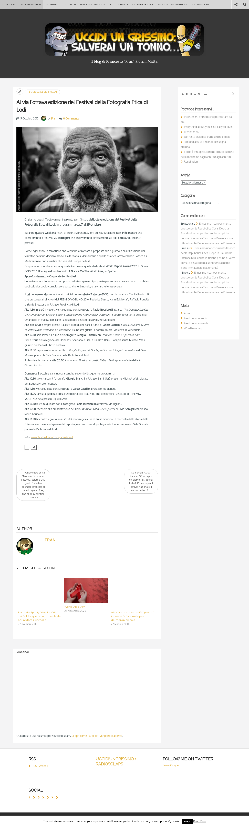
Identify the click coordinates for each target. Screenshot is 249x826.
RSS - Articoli (40, 766)
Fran (53, 118)
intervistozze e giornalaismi (42, 92)
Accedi (188, 313)
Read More (199, 821)
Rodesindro (53, 4)
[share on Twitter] (34, 447)
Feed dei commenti (196, 323)
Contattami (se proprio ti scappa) (85, 4)
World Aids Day (74, 606)
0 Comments (71, 118)
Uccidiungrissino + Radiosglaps (116, 761)
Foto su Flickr (200, 4)
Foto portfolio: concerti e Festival (131, 4)
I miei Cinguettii (172, 765)
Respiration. (191, 161)
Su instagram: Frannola (172, 4)
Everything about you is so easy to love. (208, 126)
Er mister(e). (191, 131)
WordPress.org (193, 328)
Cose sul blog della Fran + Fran (21, 4)
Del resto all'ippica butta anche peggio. (207, 136)
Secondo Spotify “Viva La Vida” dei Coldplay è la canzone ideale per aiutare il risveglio (39, 616)
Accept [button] (187, 821)
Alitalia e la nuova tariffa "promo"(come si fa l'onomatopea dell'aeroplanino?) (132, 616)
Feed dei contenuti (195, 318)
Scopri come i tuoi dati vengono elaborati (96, 735)
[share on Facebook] (27, 447)
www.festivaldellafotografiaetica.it (52, 437)
